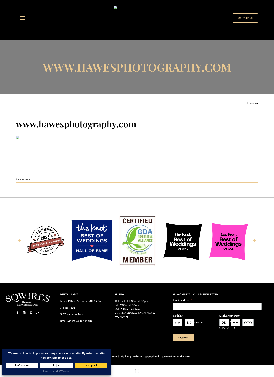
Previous (252, 103)
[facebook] (17, 312)
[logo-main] (28, 294)
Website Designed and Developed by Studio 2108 (161, 356)
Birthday (178, 315)
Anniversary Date (229, 315)
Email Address (182, 300)
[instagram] (24, 312)
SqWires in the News (72, 314)
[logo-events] (137, 7)
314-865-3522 (67, 307)
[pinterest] (30, 312)
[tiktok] (37, 312)
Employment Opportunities (76, 321)
